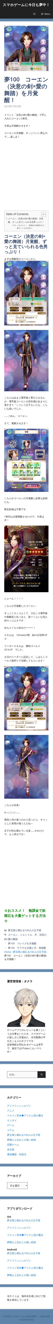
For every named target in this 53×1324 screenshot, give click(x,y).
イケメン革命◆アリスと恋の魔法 (25, 1115)
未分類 (10, 1149)
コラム (10, 1130)
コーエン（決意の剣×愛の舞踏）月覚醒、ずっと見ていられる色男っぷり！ (26, 220)
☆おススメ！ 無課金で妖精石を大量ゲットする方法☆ (30, 226)
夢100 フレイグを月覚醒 (22, 943)
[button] (34, 14)
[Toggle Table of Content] (42, 214)
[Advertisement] (26, 176)
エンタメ (12, 1120)
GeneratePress (27, 1319)
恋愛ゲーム (13, 1144)
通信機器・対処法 (16, 1154)
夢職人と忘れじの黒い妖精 (21, 1139)
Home (7, 951)
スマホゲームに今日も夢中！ (26, 4)
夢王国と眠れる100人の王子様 (24, 930)
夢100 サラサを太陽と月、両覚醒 (27, 947)
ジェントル (26, 934)
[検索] (42, 1074)
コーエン (13, 934)
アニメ (10, 1110)
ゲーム (10, 1125)
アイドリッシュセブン (19, 1105)
